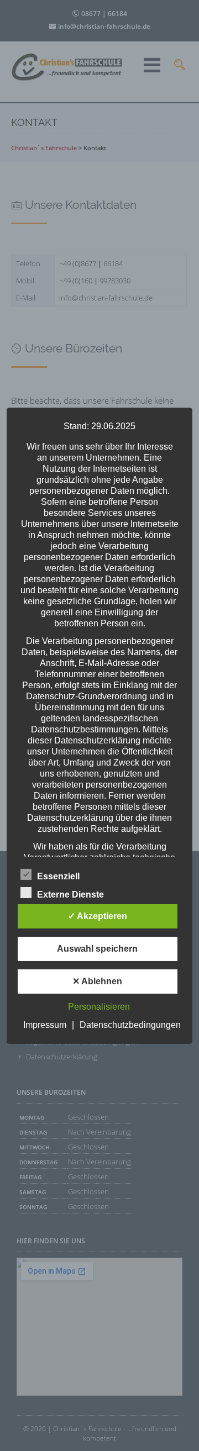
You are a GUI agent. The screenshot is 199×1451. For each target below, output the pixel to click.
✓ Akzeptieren (97, 916)
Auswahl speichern (97, 948)
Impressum (44, 1025)
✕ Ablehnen (97, 981)
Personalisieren (99, 1006)
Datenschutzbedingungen (130, 1025)
